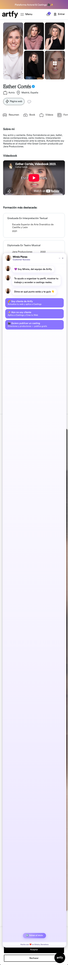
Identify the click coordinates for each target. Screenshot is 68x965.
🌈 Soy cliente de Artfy (25, 302)
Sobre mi (9, 129)
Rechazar (34, 958)
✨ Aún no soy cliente (23, 313)
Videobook (10, 155)
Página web (16, 101)
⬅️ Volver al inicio (34, 935)
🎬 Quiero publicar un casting (27, 324)
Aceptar (34, 950)
